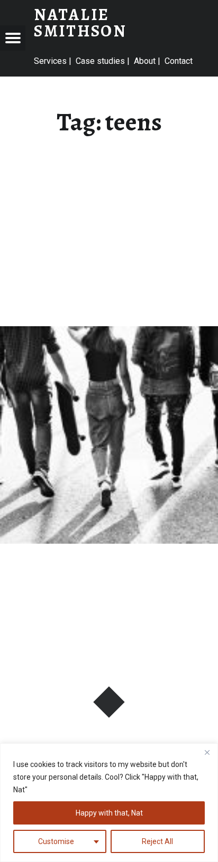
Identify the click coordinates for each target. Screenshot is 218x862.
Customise (56, 841)
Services (50, 61)
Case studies (100, 61)
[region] (109, 802)
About (145, 61)
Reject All (157, 841)
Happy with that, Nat (109, 813)
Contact (179, 61)
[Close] (207, 752)
